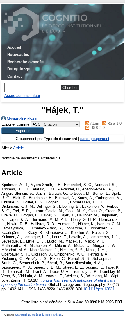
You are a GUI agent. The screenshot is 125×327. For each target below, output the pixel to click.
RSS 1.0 (114, 123)
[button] (22, 130)
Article (18, 148)
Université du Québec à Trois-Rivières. (38, 314)
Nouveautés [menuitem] (18, 54)
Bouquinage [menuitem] (18, 69)
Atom (94, 123)
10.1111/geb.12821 (98, 289)
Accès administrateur (22, 95)
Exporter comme (15, 124)
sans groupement (94, 139)
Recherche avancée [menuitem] (25, 62)
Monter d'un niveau (22, 119)
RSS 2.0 (97, 128)
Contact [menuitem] (14, 76)
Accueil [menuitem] (14, 47)
